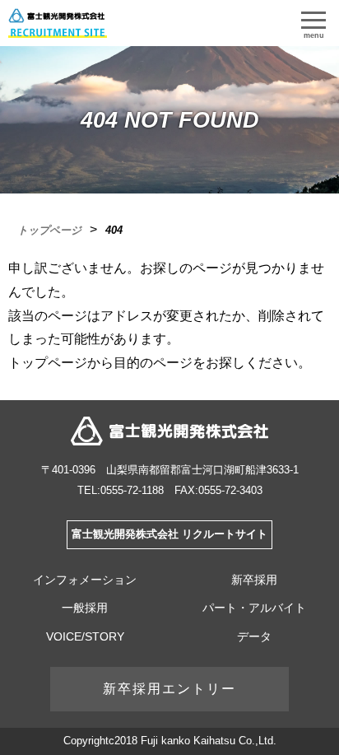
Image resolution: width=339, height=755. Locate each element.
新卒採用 (254, 579)
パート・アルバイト (254, 607)
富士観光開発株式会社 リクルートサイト (169, 534)
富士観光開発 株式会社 (169, 431)
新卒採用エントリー (169, 689)
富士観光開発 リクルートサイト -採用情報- (57, 23)
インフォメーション (85, 579)
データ (254, 636)
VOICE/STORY (85, 636)
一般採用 (85, 607)
